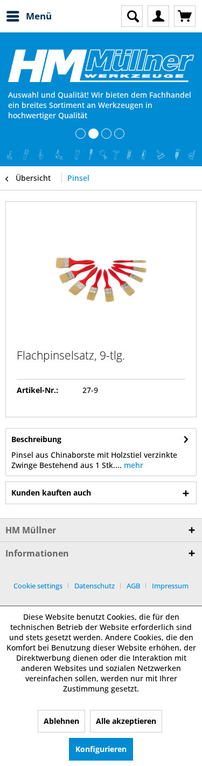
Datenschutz (94, 586)
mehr (132, 465)
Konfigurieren (101, 749)
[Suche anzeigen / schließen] (132, 16)
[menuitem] (28, 16)
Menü (39, 16)
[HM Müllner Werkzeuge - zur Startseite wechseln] (101, 65)
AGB (133, 586)
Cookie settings (37, 586)
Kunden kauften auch (51, 492)
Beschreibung (36, 439)
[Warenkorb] (185, 16)
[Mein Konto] (158, 16)
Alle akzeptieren (126, 721)
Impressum (170, 586)
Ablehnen (61, 721)
